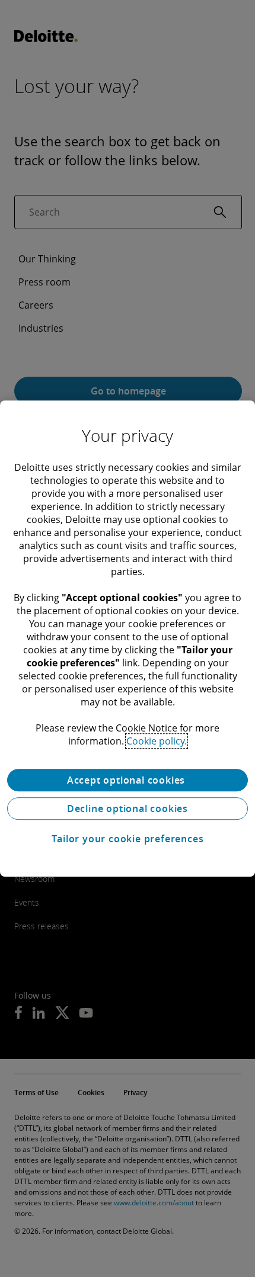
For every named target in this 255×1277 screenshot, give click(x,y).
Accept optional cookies (127, 780)
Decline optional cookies (127, 808)
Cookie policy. (156, 740)
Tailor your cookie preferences (128, 838)
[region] (127, 638)
